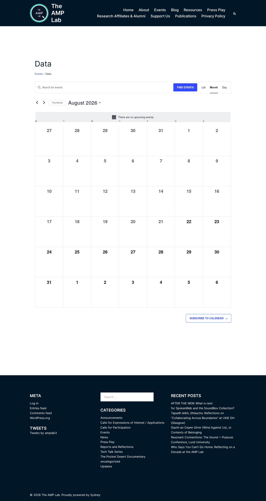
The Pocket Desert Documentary (122, 456)
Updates (106, 466)
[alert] (133, 117)
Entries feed (38, 408)
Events (160, 10)
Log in (34, 403)
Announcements (111, 418)
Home (128, 10)
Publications (185, 16)
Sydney (95, 495)
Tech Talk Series (111, 451)
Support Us (160, 16)
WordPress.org (40, 418)
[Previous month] (37, 102)
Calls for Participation (115, 427)
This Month (57, 102)
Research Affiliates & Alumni (121, 16)
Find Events (185, 87)
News (104, 437)
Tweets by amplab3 (43, 433)
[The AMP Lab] (39, 13)
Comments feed (41, 413)
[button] (234, 13)
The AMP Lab (57, 13)
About (144, 10)
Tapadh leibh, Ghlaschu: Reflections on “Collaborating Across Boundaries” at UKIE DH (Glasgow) (203, 418)
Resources (193, 10)
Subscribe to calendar (206, 318)
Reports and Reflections (116, 447)
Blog (175, 10)
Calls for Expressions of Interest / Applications (132, 422)
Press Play (216, 10)
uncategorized (110, 461)
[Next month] (44, 102)
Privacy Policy (213, 16)
